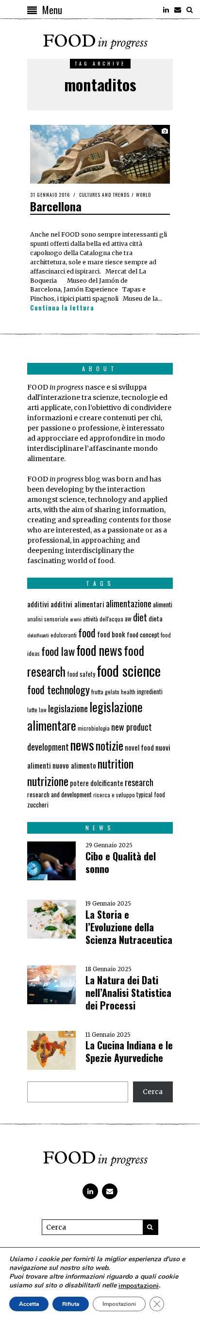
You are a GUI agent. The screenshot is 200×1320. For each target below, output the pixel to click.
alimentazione (128, 603)
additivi (38, 604)
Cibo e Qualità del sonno (120, 862)
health (128, 691)
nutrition (115, 763)
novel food (139, 747)
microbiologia (94, 728)
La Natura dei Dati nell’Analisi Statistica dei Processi (128, 992)
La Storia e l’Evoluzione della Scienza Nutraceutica (128, 927)
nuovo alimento (74, 765)
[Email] (177, 9)
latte (32, 709)
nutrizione (47, 780)
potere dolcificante (96, 783)
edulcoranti (63, 635)
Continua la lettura (62, 308)
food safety (81, 674)
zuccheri (38, 804)
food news (99, 650)
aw (128, 618)
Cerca (153, 1091)
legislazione (68, 708)
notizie (109, 745)
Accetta (29, 1304)
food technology (58, 689)
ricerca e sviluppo (114, 795)
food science (129, 670)
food (87, 632)
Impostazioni (119, 1304)
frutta (97, 691)
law (43, 709)
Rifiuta (70, 1304)
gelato (112, 691)
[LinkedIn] (166, 9)
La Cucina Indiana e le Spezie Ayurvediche (129, 1051)
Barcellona (56, 206)
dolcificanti (38, 635)
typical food (150, 794)
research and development (59, 794)
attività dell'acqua (103, 619)
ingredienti (150, 691)
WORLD (143, 194)
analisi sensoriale (47, 619)
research (139, 782)
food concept (143, 634)
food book (111, 634)
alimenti (162, 604)
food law (58, 651)
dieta (156, 618)
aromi (76, 619)
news (82, 744)
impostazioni (138, 1286)
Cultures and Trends (104, 194)
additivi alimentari (77, 604)
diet (140, 617)
